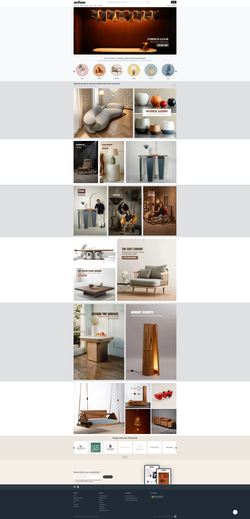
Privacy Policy (83, 480)
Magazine (174, 5)
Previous (73, 71)
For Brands (128, 493)
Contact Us (76, 504)
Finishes (100, 5)
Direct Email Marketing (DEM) (131, 498)
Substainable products (104, 510)
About (75, 496)
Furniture (76, 5)
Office (91, 5)
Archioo (76, 493)
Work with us (76, 506)
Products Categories (103, 496)
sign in (173, 2)
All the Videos (102, 508)
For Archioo (154, 493)
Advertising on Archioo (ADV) (131, 500)
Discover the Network (78, 498)
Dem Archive (101, 506)
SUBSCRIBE (109, 476)
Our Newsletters (102, 504)
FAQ (74, 502)
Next (175, 71)
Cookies (159, 516)
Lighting (82, 5)
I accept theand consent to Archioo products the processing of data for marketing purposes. (88, 481)
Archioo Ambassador (158, 496)
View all (173, 84)
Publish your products (129, 496)
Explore (101, 493)
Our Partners (76, 500)
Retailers (101, 500)
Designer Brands (102, 498)
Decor (95, 5)
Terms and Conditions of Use (167, 516)
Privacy (155, 516)
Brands (168, 5)
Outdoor (87, 5)
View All (125, 457)
